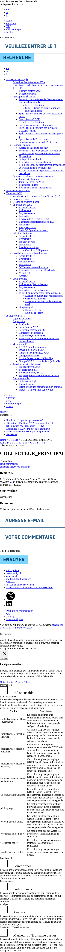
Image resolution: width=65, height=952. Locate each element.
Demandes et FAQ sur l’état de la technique (28, 428)
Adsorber (23, 275)
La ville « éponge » (22, 199)
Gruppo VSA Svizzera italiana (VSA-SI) (39, 361)
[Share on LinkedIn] (9, 605)
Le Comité (24, 324)
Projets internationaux (30, 367)
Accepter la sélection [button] (10, 950)
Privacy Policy (22, 682)
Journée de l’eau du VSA (31, 182)
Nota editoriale (7, 682)
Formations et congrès (17, 79)
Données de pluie (34, 310)
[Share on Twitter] (10, 599)
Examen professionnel (30, 90)
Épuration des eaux (22, 204)
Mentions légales (14, 619)
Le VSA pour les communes (33, 347)
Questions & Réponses (36, 250)
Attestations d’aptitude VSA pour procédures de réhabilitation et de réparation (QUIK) (30, 424)
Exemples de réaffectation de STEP (36, 221)
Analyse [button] (4, 904)
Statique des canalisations (31, 159)
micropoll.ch (12, 570)
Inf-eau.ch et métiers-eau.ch (20, 584)
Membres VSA (20, 344)
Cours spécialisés (21, 145)
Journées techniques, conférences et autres (33, 176)
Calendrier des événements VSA (29, 82)
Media (9, 32)
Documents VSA (21, 378)
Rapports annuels (27, 384)
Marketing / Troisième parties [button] (14, 927)
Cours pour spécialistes (24, 96)
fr (7, 12)
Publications (25, 216)
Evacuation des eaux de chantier (35, 162)
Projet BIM (24, 224)
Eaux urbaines (20, 278)
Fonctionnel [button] (6, 858)
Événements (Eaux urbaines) (33, 284)
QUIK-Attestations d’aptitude (33, 267)
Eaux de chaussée (34, 312)
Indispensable (23, 693)
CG (8, 613)
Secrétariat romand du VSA (33, 330)
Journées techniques (29, 179)
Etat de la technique (28, 247)
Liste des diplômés (34, 105)
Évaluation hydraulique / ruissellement (44, 295)
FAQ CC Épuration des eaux (33, 230)
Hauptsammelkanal (9, 463)
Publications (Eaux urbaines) (33, 290)
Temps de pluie (26, 307)
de (7, 9)
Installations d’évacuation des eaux (30, 253)
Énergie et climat (27, 227)
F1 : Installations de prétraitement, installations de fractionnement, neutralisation (42, 166)
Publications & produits (18, 190)
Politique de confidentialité (19, 611)
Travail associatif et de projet (27, 364)
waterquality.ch (13, 573)
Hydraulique (25, 156)
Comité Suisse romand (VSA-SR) (36, 358)
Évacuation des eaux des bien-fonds (37, 270)
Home (3, 439)
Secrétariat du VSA (28, 327)
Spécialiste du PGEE (29, 119)
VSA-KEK (24, 273)
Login (9, 20)
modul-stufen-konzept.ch (18, 579)
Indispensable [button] (7, 685)
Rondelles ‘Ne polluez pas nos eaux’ (24, 420)
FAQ (8, 26)
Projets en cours (27, 213)
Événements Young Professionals (35, 187)
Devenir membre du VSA (32, 349)
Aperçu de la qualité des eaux (33, 147)
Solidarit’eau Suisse (28, 369)
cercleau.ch (12, 576)
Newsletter (11, 434)
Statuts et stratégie (28, 381)
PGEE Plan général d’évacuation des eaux (40, 293)
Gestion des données (35, 298)
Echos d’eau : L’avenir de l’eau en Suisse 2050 (29, 587)
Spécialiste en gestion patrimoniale (36, 125)
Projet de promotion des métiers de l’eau (39, 375)
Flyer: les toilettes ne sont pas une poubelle (27, 431)
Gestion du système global (26, 201)
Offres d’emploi (14, 29)
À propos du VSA (15, 315)
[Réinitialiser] (46, 442)
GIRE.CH (11, 581)
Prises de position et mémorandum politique (40, 386)
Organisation (19, 321)
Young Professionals (29, 355)
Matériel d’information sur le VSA (36, 389)
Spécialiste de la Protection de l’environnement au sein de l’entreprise (38, 140)
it (7, 15)
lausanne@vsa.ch (23, 627)
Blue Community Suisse (31, 372)
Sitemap (10, 616)
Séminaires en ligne (28, 184)
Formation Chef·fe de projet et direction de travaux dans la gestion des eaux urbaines (40, 152)
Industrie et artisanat (22, 233)
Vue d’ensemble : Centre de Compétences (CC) (36, 196)
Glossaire (11, 23)
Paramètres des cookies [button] (24, 648)
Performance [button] (6, 881)
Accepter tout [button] (6, 648)
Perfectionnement (27, 93)
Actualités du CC (27, 207)
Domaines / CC (14, 193)
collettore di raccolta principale (15, 466)
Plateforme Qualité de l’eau (32, 335)
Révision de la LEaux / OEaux (34, 219)
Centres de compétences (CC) (34, 352)
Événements (25, 210)
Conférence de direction (31, 332)
